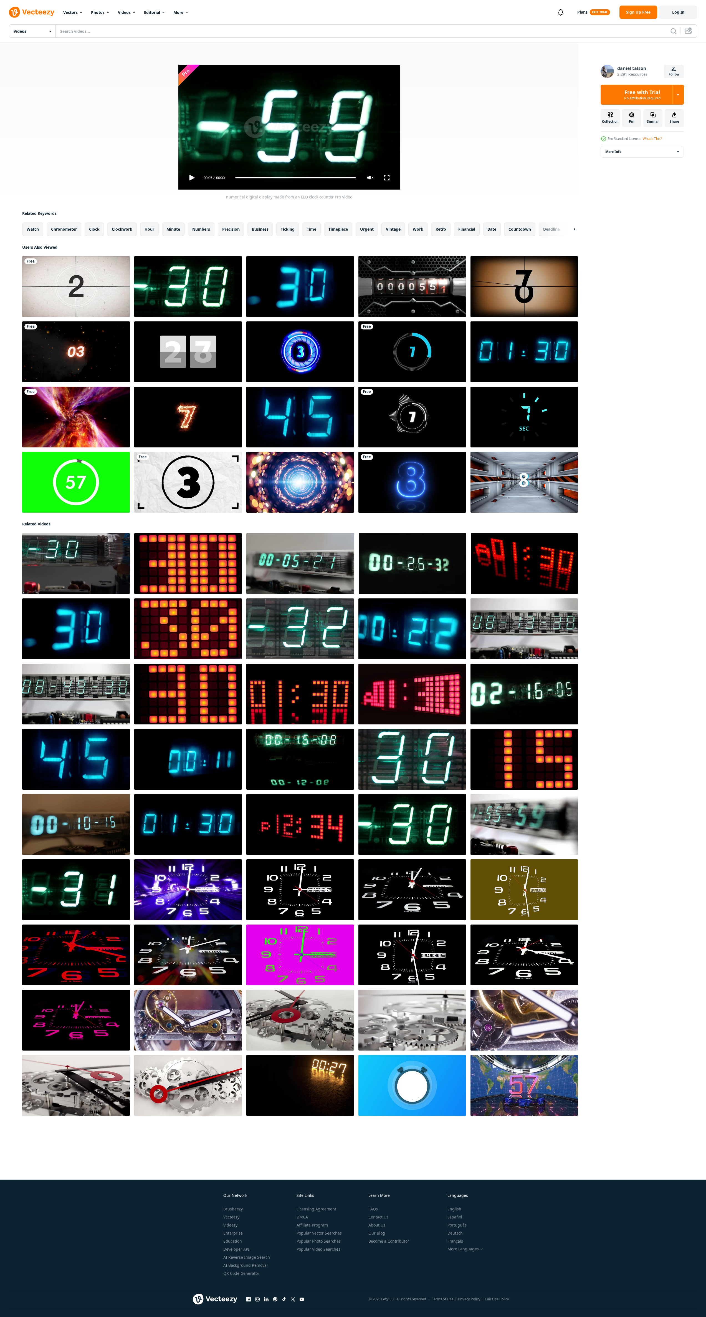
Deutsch (455, 1233)
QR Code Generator (241, 1273)
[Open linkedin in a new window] (266, 1299)
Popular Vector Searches (319, 1233)
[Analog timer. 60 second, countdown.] (412, 286)
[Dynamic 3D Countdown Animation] (524, 1085)
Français (455, 1241)
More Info (613, 151)
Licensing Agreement (316, 1209)
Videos (124, 12)
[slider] (295, 177)
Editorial (152, 12)
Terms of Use (442, 1298)
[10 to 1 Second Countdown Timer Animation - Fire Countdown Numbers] (76, 351)
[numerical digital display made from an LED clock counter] (188, 286)
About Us (376, 1225)
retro (441, 229)
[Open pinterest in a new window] (275, 1299)
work (418, 229)
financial (466, 229)
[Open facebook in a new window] (248, 1299)
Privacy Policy (469, 1298)
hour (149, 229)
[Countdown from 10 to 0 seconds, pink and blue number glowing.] (412, 482)
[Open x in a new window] (293, 1299)
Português (457, 1225)
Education (232, 1241)
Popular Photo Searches (319, 1241)
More (178, 12)
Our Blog (376, 1233)
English (454, 1209)
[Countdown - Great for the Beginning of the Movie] (524, 286)
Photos (98, 12)
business (260, 229)
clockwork (122, 229)
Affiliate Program (312, 1225)
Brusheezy (233, 1209)
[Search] (673, 31)
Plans (582, 12)
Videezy (230, 1225)
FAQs (373, 1209)
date (491, 229)
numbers (201, 229)
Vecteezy (231, 1217)
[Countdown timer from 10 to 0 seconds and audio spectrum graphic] (412, 417)
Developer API (236, 1249)
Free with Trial (642, 94)
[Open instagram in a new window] (257, 1299)
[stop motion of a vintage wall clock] (188, 889)
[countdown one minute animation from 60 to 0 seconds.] (76, 482)
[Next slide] (569, 229)
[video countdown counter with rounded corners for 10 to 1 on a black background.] (412, 351)
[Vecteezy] (31, 12)
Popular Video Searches (318, 1249)
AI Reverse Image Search (246, 1257)
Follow (674, 74)
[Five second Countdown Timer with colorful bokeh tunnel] (300, 482)
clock (94, 229)
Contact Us (378, 1217)
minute (173, 229)
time (311, 229)
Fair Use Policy (497, 1298)
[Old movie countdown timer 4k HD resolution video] (76, 286)
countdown (519, 229)
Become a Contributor (388, 1241)
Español (454, 1217)
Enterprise (233, 1233)
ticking (288, 229)
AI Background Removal (245, 1265)
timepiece (338, 229)
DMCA (302, 1217)
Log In (678, 12)
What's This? (652, 138)
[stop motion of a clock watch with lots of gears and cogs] (188, 1020)
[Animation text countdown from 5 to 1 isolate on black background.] (300, 351)
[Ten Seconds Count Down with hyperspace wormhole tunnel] (76, 417)
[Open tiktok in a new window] (284, 1299)
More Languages (463, 1249)
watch (33, 229)
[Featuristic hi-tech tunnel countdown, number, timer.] (524, 482)
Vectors (70, 12)
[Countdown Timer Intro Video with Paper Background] (188, 482)
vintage (393, 229)
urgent (367, 229)
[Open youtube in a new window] (302, 1299)
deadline (551, 229)
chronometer (64, 229)
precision (231, 229)
